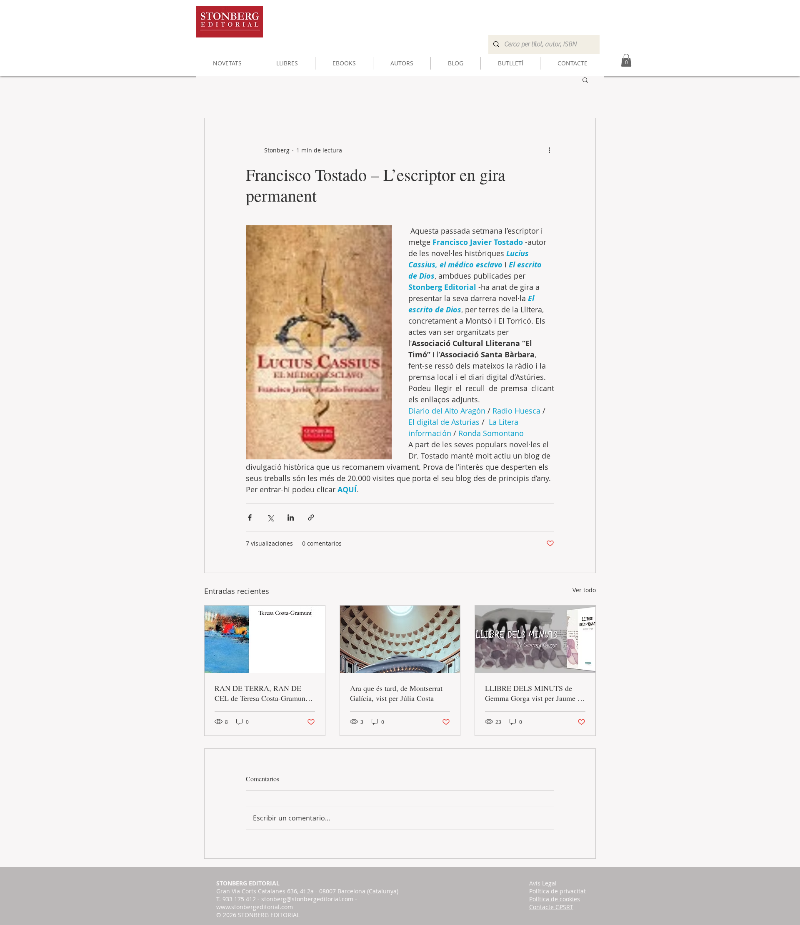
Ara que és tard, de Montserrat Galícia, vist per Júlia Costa (396, 693)
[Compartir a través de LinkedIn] (291, 517)
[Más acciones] (549, 150)
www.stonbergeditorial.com (254, 907)
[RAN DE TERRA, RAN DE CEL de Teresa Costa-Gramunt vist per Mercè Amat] (265, 639)
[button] (585, 79)
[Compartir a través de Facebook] (250, 517)
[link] (626, 60)
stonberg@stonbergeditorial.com (307, 899)
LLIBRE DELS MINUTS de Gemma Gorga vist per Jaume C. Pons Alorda (535, 693)
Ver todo (584, 590)
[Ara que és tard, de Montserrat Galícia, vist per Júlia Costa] (400, 639)
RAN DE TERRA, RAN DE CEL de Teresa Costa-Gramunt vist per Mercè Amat (261, 693)
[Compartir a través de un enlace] (311, 517)
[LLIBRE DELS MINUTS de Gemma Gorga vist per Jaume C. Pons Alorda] (535, 639)
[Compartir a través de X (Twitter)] (270, 517)
